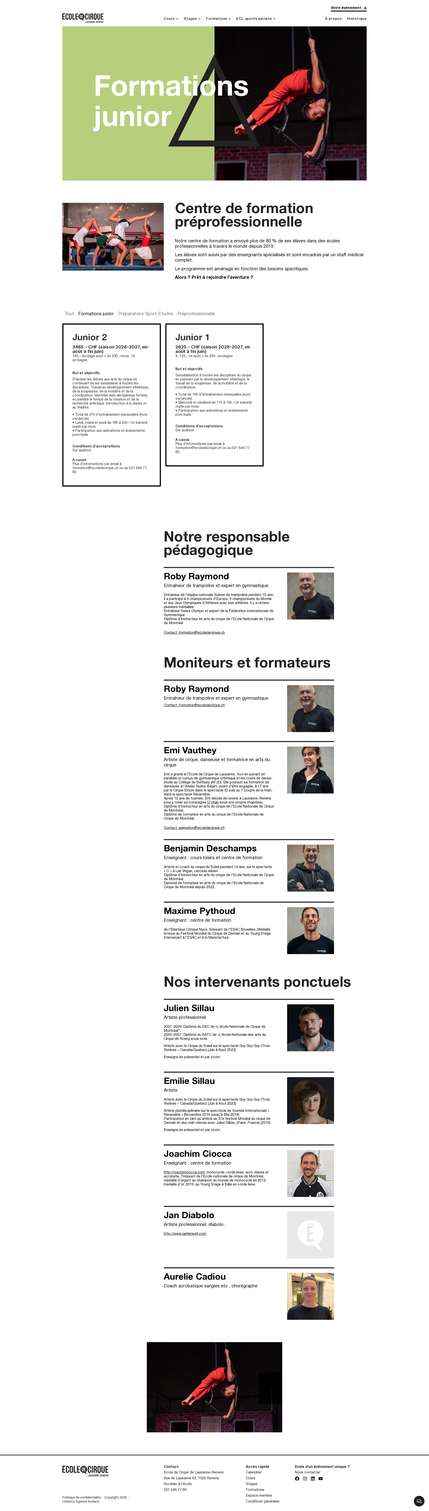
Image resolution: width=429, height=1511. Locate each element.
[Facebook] (297, 1478)
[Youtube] (320, 1478)
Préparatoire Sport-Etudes (145, 314)
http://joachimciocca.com (184, 1172)
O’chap (213, 802)
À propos (333, 19)
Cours (169, 19)
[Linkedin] (313, 1478)
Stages (190, 19)
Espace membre (259, 1495)
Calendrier (254, 1472)
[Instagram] (305, 1478)
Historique (357, 19)
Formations (216, 19)
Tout (69, 314)
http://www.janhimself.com (185, 1234)
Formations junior (96, 314)
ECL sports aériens (254, 19)
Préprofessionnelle (196, 314)
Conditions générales (263, 1501)
